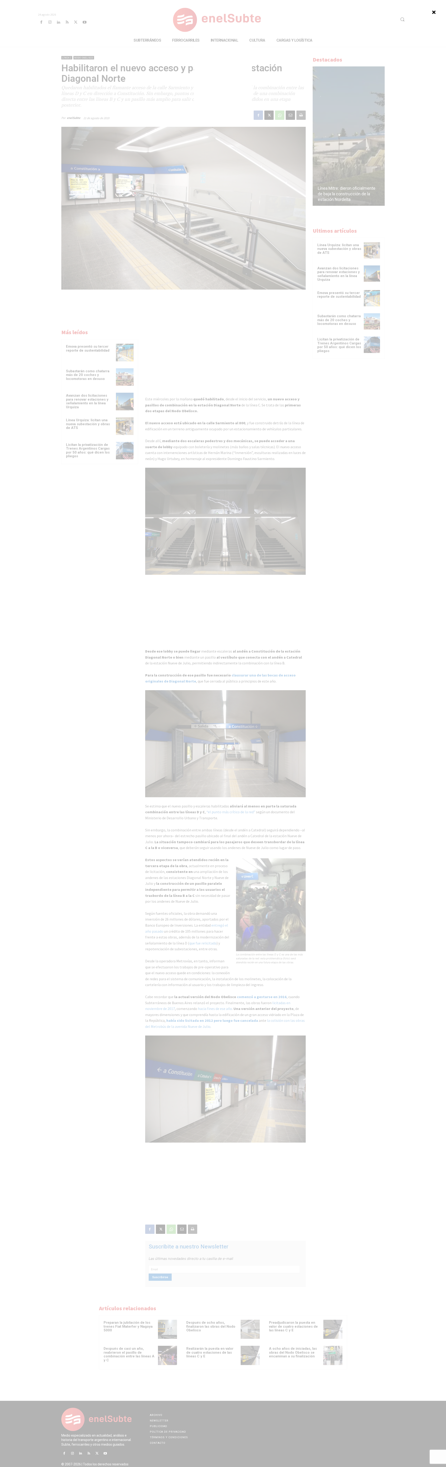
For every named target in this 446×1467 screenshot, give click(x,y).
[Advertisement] (223, 75)
